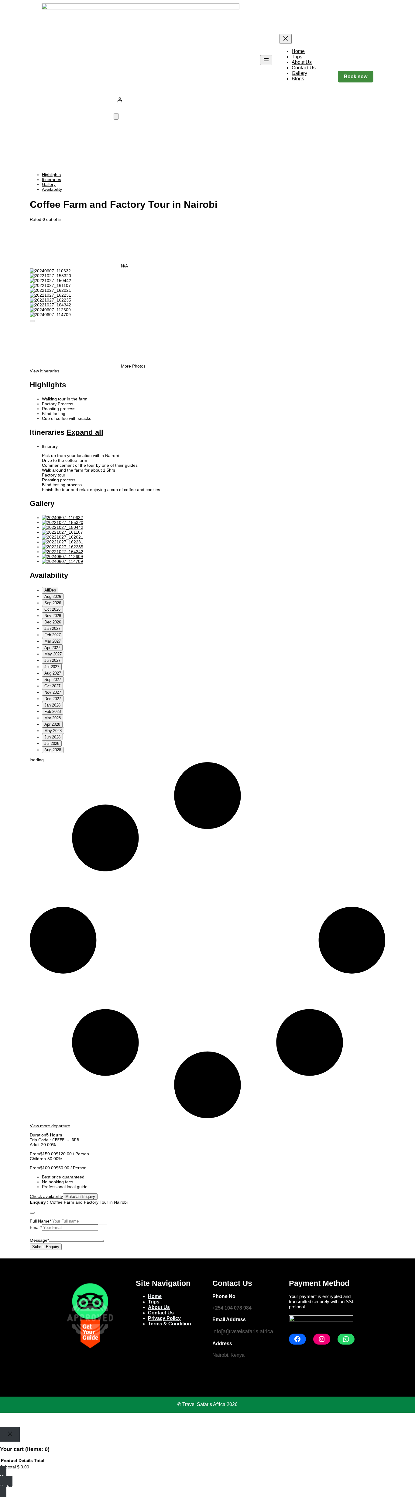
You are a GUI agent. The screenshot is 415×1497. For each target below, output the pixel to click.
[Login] (215, 100)
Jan (52, 628)
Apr (52, 647)
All (50, 590)
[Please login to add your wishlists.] (32, 321)
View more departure (50, 1125)
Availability (52, 189)
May (53, 654)
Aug (52, 596)
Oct (52, 609)
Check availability (46, 1196)
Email (36, 1227)
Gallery (49, 184)
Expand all (85, 432)
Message (39, 1240)
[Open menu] (266, 60)
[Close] (10, 1434)
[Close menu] (286, 39)
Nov (52, 615)
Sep (52, 603)
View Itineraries (44, 370)
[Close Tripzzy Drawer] (32, 1213)
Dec (52, 622)
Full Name (40, 1221)
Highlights (51, 174)
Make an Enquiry (80, 1196)
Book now (355, 76)
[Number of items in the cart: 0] (116, 116)
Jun (52, 660)
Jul (51, 667)
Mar (52, 641)
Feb (52, 635)
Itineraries (51, 179)
